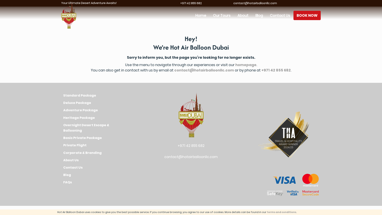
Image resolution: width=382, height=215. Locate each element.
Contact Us (280, 15)
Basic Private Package (82, 138)
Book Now (307, 15)
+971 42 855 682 (191, 3)
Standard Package (79, 95)
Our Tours (222, 15)
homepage (245, 64)
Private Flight (75, 145)
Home (200, 15)
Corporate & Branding (82, 152)
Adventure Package (80, 110)
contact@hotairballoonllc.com (255, 3)
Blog (259, 15)
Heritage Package (79, 117)
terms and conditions (281, 212)
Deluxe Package (77, 103)
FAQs (67, 182)
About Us (71, 160)
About (243, 15)
